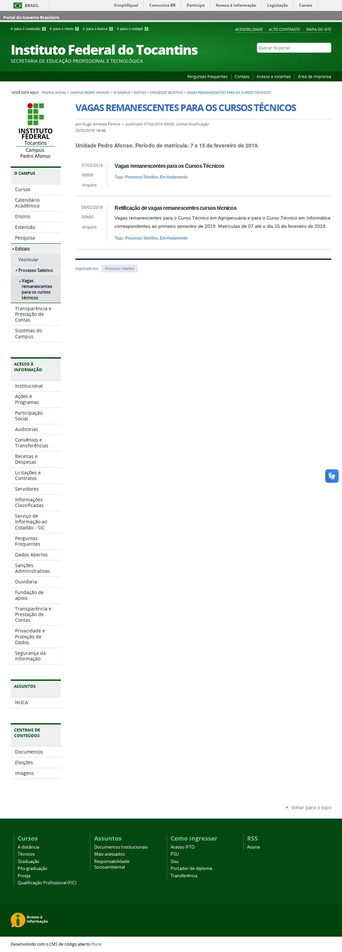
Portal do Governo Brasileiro (31, 17)
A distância (28, 847)
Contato (242, 76)
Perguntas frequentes (207, 76)
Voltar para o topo (311, 807)
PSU (175, 854)
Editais (140, 92)
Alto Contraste (284, 29)
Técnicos (26, 854)
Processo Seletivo (166, 92)
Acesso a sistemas (273, 76)
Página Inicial (54, 92)
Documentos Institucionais (121, 847)
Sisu (175, 861)
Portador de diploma (191, 868)
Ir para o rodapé (132, 29)
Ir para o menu (64, 29)
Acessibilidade (249, 29)
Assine (253, 847)
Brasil (32, 5)
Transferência (184, 876)
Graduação (28, 861)
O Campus (122, 92)
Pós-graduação (32, 868)
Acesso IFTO (183, 847)
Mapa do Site (318, 29)
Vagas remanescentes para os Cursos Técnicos (169, 166)
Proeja (24, 876)
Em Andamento (174, 177)
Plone (96, 944)
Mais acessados (109, 854)
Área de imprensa (314, 76)
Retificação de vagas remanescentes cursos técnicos (175, 208)
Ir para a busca (97, 29)
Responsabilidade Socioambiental (111, 864)
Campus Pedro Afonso (90, 92)
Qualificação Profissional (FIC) (47, 883)
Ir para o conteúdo (28, 29)
